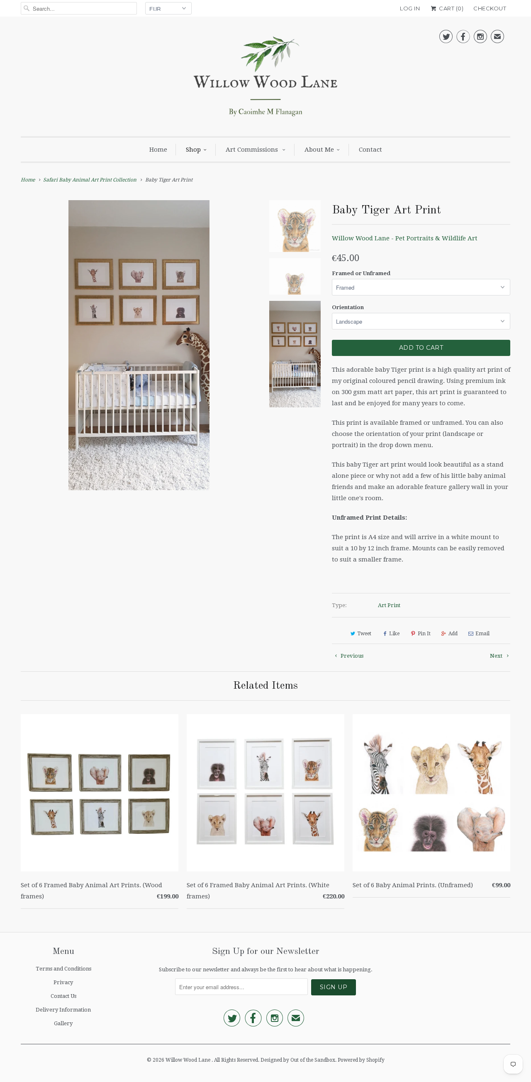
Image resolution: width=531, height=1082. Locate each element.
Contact (370, 149)
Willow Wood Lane (189, 1060)
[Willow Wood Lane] (265, 78)
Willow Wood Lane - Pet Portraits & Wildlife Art (404, 238)
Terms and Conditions (63, 969)
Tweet (364, 634)
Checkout (489, 8)
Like (394, 634)
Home (158, 149)
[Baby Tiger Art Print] (139, 345)
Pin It (424, 634)
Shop (193, 149)
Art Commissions (253, 149)
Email (482, 634)
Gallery (63, 1023)
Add (453, 634)
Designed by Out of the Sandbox (298, 1060)
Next (497, 656)
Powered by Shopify (361, 1060)
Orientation (348, 307)
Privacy (63, 982)
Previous (351, 656)
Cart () (450, 8)
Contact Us (63, 996)
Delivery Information (63, 1010)
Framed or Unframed (361, 273)
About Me (319, 149)
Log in (410, 8)
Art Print (389, 605)
